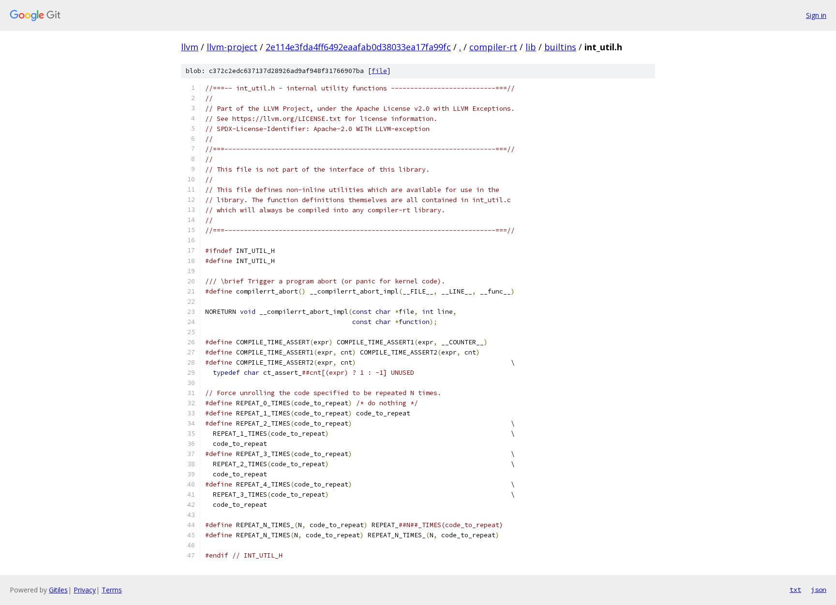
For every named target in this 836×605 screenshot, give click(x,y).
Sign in (816, 15)
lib (530, 47)
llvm (189, 47)
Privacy (85, 589)
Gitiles (58, 589)
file (379, 71)
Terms (112, 589)
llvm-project (232, 47)
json (818, 589)
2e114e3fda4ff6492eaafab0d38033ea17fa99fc (358, 47)
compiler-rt (493, 47)
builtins (560, 47)
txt (795, 589)
